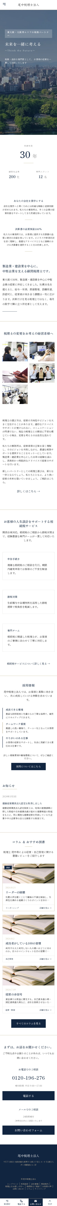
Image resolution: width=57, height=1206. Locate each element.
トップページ (12, 1184)
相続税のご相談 (33, 1186)
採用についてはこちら (28, 766)
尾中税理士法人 (28, 1155)
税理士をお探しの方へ (14, 1186)
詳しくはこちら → (28, 491)
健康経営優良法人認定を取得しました (22, 803)
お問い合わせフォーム (29, 1130)
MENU (7, 1204)
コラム (29, 1188)
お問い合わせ (18, 1188)
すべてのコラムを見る (28, 1023)
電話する (28, 1096)
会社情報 (34, 1184)
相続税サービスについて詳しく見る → (28, 663)
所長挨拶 (24, 1184)
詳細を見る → (45, 908)
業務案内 (44, 1184)
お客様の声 (47, 1186)
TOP (50, 1204)
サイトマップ (40, 1188)
